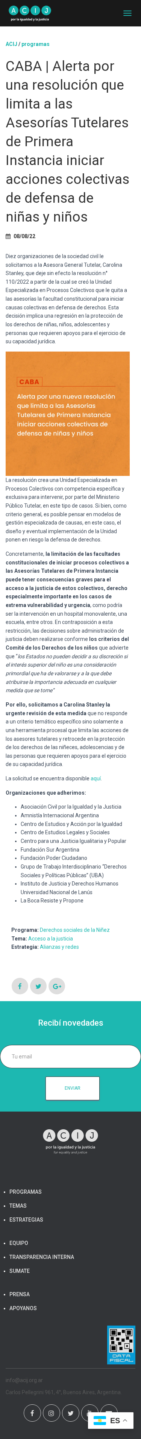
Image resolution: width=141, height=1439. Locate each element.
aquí (96, 778)
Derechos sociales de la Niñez (75, 930)
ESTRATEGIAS (26, 1220)
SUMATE (19, 1271)
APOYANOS (23, 1308)
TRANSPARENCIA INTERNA (41, 1257)
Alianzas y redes (59, 947)
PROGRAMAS (35, 44)
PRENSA (19, 1294)
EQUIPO (18, 1243)
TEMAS (18, 1206)
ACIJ (11, 44)
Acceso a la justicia (50, 939)
